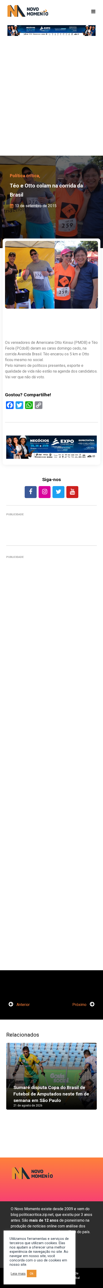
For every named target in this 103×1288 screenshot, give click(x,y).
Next (89, 1081)
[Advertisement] (51, 96)
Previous (13, 1081)
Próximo (79, 1004)
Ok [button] (32, 1273)
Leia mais (18, 1273)
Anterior (23, 1004)
